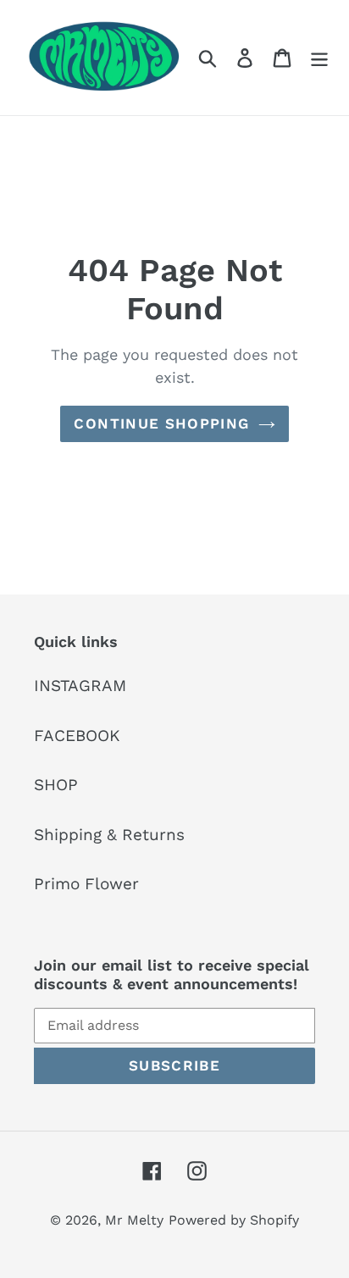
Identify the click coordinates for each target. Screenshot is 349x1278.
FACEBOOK (76, 735)
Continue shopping (161, 423)
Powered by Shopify (234, 1220)
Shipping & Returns (109, 834)
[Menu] (319, 58)
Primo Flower (86, 883)
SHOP (56, 784)
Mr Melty (134, 1220)
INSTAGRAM (80, 685)
